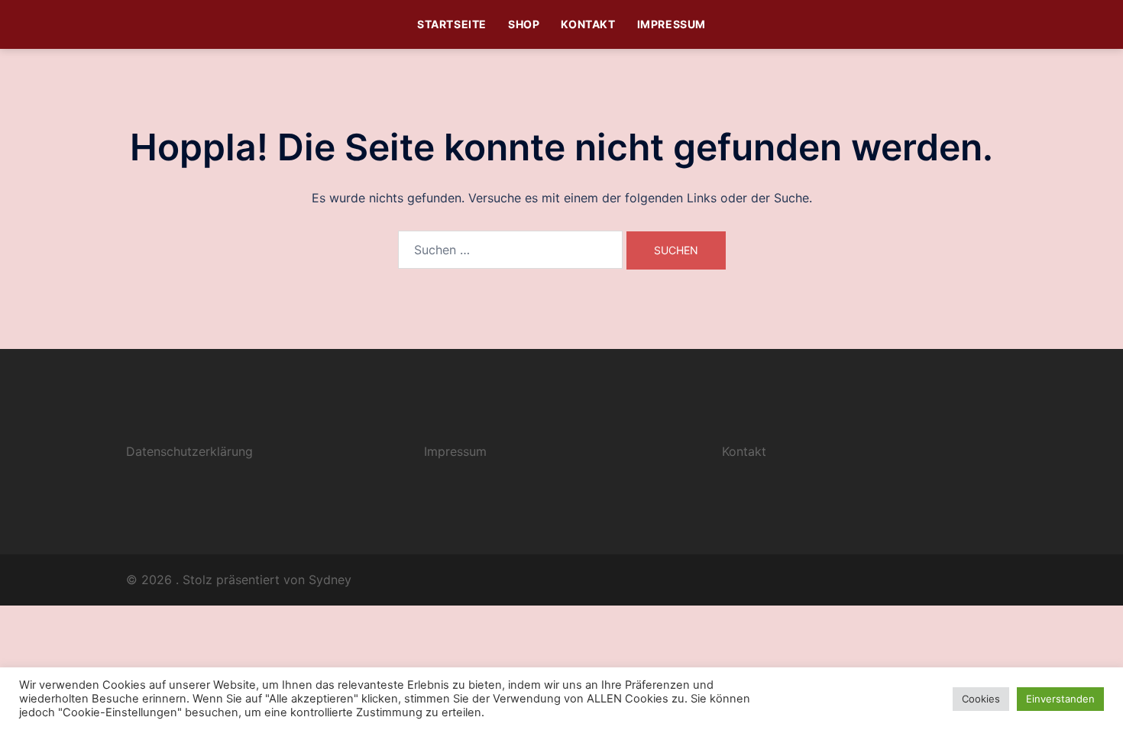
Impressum (671, 24)
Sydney (330, 579)
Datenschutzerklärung (189, 451)
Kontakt (588, 24)
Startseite (452, 24)
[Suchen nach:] (510, 250)
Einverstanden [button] (1060, 699)
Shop (523, 24)
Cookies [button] (981, 699)
